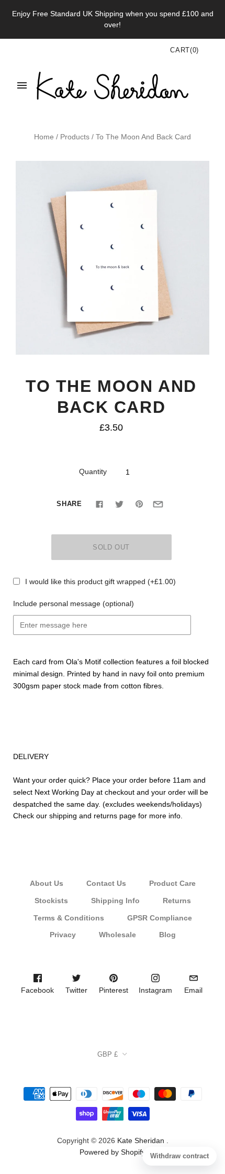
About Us (46, 883)
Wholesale (117, 934)
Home (44, 137)
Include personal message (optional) (73, 603)
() (184, 50)
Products (74, 137)
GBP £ (107, 1054)
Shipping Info (115, 900)
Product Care (172, 883)
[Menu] (22, 85)
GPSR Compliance (159, 918)
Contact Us (106, 883)
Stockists (51, 900)
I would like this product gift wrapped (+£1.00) (100, 581)
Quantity (93, 471)
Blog (167, 934)
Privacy (63, 934)
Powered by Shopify (112, 1152)
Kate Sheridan (140, 1140)
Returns (177, 900)
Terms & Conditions (68, 918)
